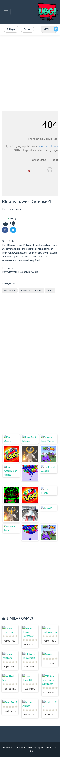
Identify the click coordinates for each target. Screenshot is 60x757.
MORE (47, 29)
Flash (50, 290)
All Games (9, 290)
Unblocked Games (31, 290)
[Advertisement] (30, 73)
